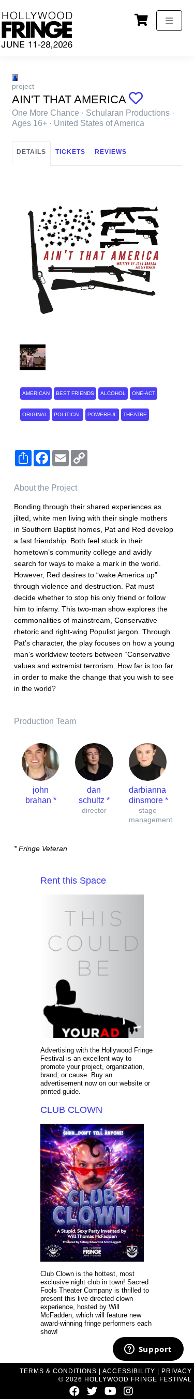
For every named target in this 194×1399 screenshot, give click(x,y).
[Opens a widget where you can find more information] (148, 1350)
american (36, 393)
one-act (143, 393)
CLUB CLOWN (71, 1110)
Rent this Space (73, 880)
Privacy (176, 1371)
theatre (135, 414)
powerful (102, 414)
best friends (75, 393)
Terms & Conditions (58, 1371)
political (67, 414)
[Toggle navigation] (169, 20)
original (35, 414)
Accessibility (128, 1371)
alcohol (113, 393)
